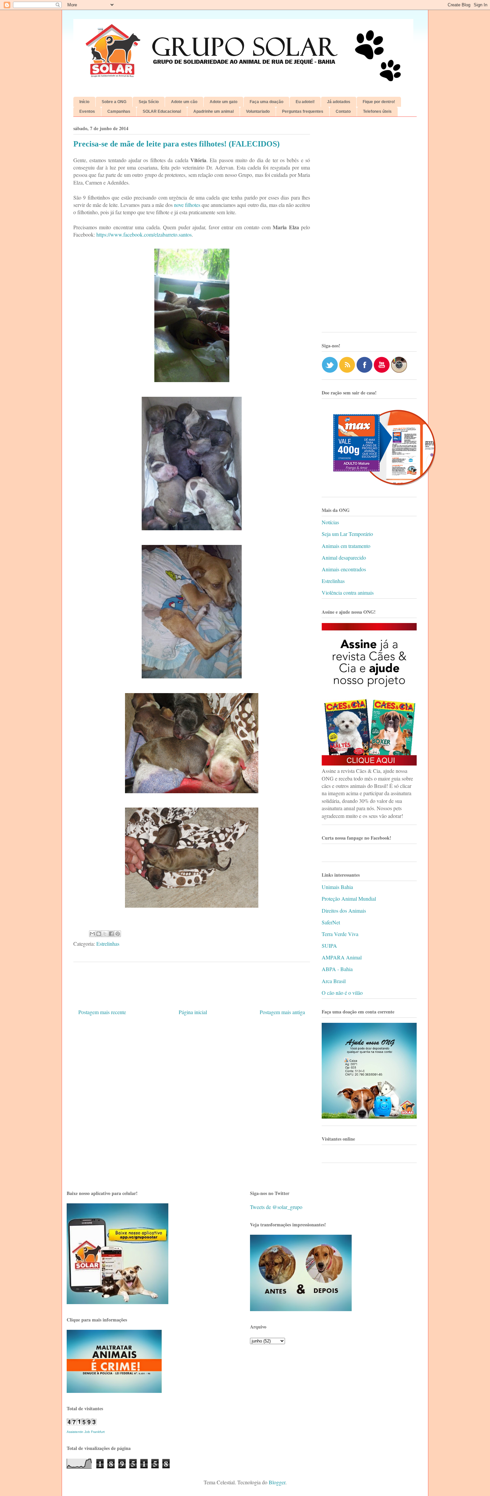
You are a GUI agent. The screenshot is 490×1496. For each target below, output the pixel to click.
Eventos (87, 111)
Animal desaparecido (344, 557)
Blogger (277, 1482)
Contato (343, 111)
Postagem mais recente (102, 1011)
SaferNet (331, 922)
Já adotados (338, 101)
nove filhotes (187, 204)
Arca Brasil (334, 980)
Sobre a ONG (114, 101)
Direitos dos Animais (344, 910)
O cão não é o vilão (342, 992)
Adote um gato (223, 101)
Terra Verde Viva (340, 933)
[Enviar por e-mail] (92, 933)
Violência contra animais (348, 592)
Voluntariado (258, 111)
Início (84, 101)
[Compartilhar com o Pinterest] (117, 933)
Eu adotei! (305, 101)
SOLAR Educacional (162, 111)
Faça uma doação (266, 101)
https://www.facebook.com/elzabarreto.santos (144, 234)
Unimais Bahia (337, 886)
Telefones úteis (377, 111)
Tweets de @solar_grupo (276, 1206)
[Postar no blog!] (98, 933)
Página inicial (193, 1011)
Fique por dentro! (379, 101)
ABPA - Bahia (337, 968)
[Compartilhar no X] (105, 933)
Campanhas (118, 111)
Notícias (330, 522)
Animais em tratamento (346, 545)
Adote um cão (184, 101)
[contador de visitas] (82, 1423)
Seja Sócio (149, 101)
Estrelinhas (107, 943)
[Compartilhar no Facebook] (111, 933)
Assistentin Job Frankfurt (86, 1432)
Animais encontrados (344, 569)
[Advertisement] (369, 227)
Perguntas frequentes (302, 111)
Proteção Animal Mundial (349, 898)
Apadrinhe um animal (213, 111)
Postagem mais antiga (282, 1011)
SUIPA (329, 945)
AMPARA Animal (342, 957)
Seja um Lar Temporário (347, 533)
